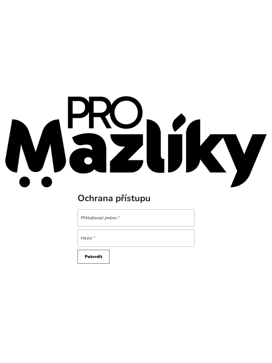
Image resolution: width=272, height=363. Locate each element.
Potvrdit (93, 257)
